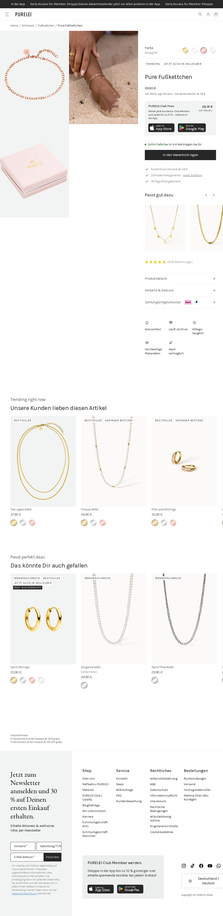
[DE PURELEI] (23, 14)
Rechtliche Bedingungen (159, 809)
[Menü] (7, 14)
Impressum (158, 801)
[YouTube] (210, 865)
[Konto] (208, 14)
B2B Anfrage (124, 790)
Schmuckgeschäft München (95, 834)
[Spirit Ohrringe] (43, 619)
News (119, 784)
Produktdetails (156, 278)
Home (14, 25)
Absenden (52, 857)
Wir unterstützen (94, 811)
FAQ (118, 795)
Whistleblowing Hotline (160, 818)
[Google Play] (130, 889)
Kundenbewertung (128, 801)
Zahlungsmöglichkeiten (163, 302)
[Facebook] (201, 865)
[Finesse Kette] (113, 461)
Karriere (87, 816)
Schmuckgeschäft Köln (95, 824)
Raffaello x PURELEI (95, 784)
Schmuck (28, 25)
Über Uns (88, 778)
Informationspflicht (163, 795)
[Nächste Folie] (214, 195)
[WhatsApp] (218, 865)
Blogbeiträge (91, 805)
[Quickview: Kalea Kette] (165, 228)
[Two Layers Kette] (43, 461)
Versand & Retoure (159, 290)
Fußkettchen (46, 25)
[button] (200, 14)
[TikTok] (192, 865)
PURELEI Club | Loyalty (92, 797)
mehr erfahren (192, 175)
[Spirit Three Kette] (184, 619)
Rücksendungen (195, 778)
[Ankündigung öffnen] (111, 4)
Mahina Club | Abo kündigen (196, 797)
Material (88, 790)
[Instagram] (183, 865)
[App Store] (101, 889)
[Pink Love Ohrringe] (184, 461)
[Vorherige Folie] (206, 195)
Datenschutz (159, 790)
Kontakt (121, 778)
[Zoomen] (34, 77)
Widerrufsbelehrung (163, 778)
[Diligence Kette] (113, 619)
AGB (152, 784)
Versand (189, 784)
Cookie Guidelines (161, 832)
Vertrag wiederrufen (197, 790)
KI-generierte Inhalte (164, 826)
